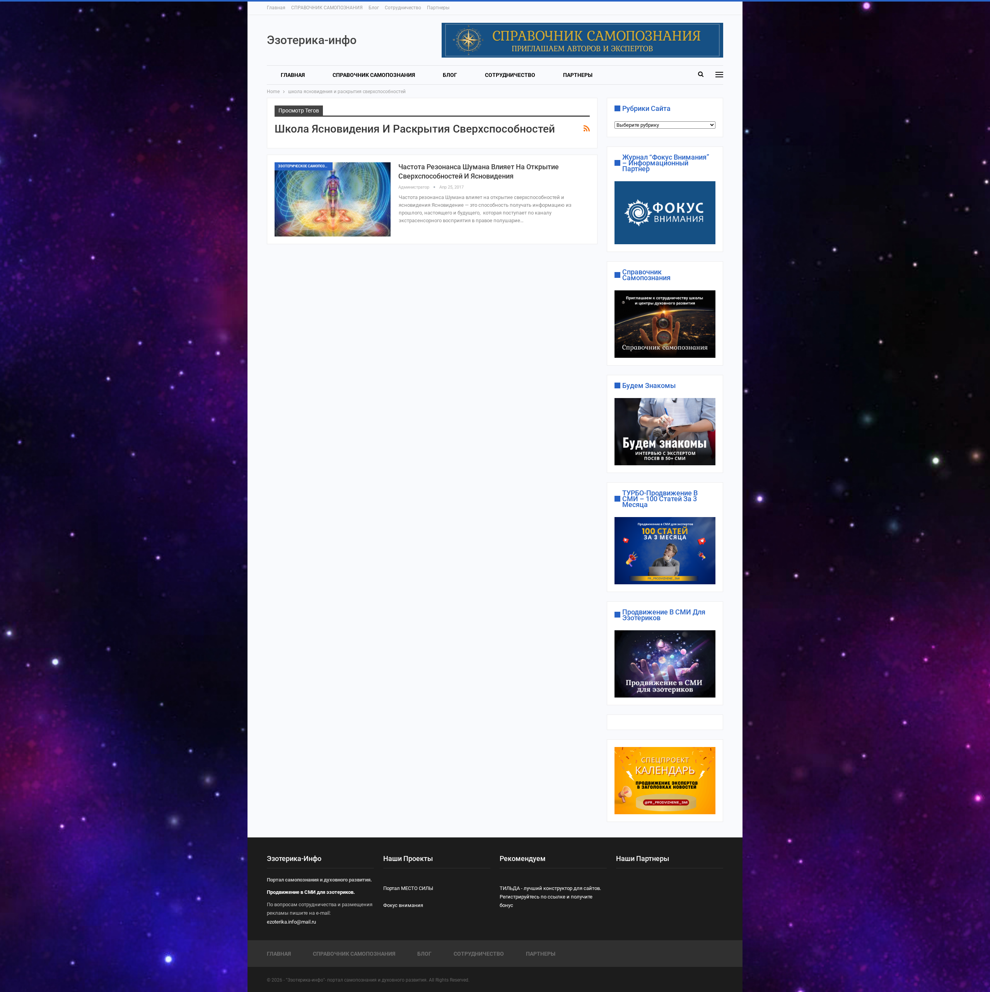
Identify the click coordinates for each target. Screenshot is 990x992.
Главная (276, 7)
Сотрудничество (403, 7)
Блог (374, 7)
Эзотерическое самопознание (305, 166)
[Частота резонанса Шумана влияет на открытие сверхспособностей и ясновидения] (333, 199)
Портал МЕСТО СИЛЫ (408, 888)
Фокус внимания (403, 905)
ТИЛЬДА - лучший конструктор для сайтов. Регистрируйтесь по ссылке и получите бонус (550, 896)
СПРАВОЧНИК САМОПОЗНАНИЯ (327, 7)
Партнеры (438, 7)
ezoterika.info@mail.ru (291, 922)
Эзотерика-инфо (312, 40)
